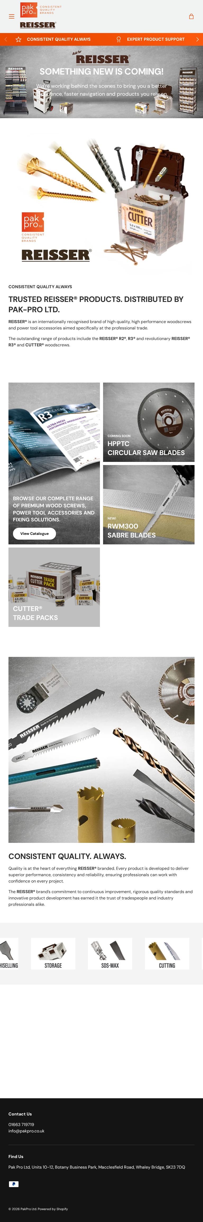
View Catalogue (34, 533)
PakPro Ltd (28, 1209)
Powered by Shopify (53, 1209)
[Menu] (11, 16)
